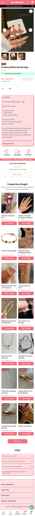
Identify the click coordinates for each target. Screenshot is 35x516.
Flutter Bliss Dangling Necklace (8, 392)
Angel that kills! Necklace (6, 357)
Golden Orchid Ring (24, 426)
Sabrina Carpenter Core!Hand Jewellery (25, 216)
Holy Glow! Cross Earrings (24, 322)
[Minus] (23, 79)
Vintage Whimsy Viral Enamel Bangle (25, 392)
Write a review (17, 174)
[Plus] (31, 79)
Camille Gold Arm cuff (24, 287)
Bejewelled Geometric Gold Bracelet (8, 322)
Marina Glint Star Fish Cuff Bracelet (8, 287)
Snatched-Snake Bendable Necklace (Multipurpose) (24, 252)
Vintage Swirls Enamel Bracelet (8, 427)
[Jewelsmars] (17, 2)
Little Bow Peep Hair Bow (8, 216)
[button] (31, 11)
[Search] (28, 2)
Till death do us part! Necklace (25, 357)
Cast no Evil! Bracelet (8, 251)
